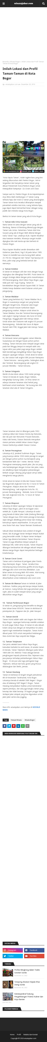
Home (12, 1035)
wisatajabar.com (12, 84)
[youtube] (34, 956)
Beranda (6, 62)
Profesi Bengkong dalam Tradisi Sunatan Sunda (27, 971)
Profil (19, 1035)
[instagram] (13, 950)
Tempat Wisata (16, 720)
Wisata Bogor (15, 62)
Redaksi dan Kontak (31, 1035)
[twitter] (13, 956)
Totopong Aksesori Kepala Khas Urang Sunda (27, 983)
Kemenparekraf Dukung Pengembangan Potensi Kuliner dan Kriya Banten (28, 996)
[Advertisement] (23, 35)
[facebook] (34, 950)
